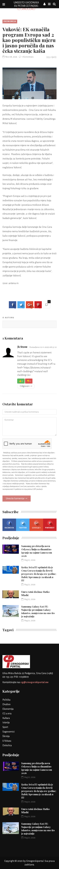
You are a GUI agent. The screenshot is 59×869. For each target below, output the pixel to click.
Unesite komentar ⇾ (16, 498)
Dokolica (7, 745)
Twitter (23, 528)
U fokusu (6, 740)
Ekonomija (10, 21)
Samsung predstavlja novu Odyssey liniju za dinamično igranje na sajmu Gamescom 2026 (36, 551)
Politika (6, 699)
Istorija (6, 722)
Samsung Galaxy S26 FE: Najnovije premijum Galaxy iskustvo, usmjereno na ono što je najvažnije (38, 611)
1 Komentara (27, 57)
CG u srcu (6, 713)
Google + (36, 528)
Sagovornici (8, 731)
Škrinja (6, 736)
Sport (5, 727)
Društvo (6, 704)
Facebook (9, 528)
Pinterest (49, 528)
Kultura (6, 718)
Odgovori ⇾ (26, 386)
